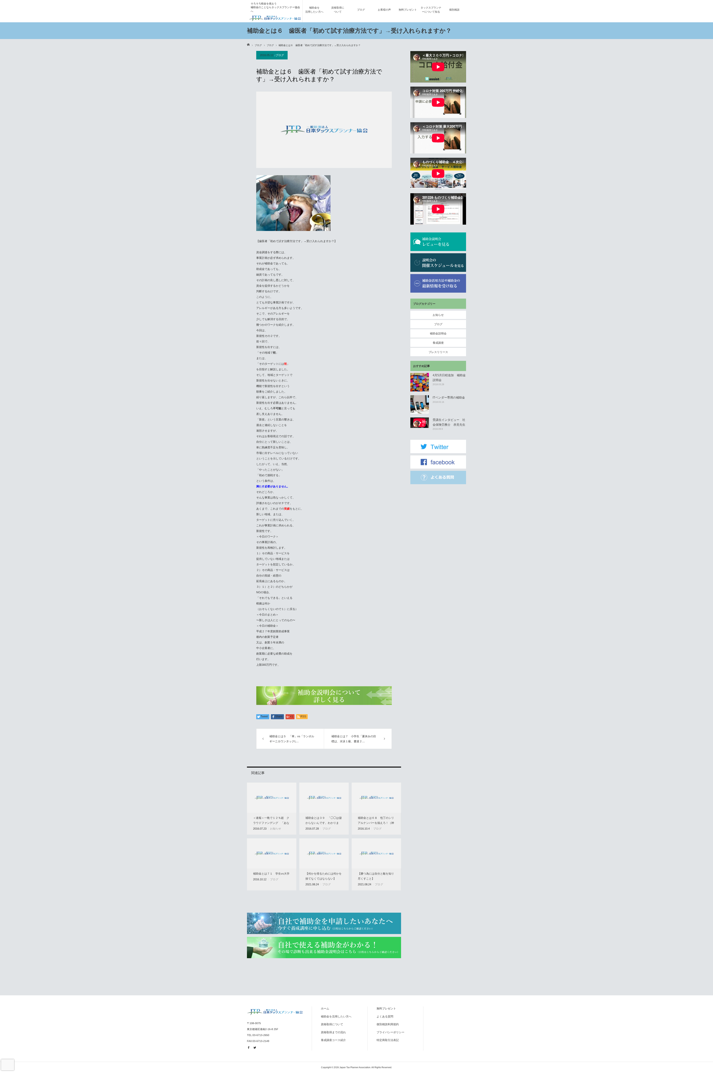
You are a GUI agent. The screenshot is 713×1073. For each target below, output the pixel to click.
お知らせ (275, 828)
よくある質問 (385, 1016)
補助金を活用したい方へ (314, 9)
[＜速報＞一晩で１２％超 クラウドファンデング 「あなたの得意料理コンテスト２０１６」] (271, 798)
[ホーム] (248, 44)
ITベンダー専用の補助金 (449, 397)
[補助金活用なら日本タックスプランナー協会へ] (275, 17)
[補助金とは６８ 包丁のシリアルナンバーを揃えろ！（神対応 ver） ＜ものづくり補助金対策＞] (376, 798)
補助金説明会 (438, 333)
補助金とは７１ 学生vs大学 (271, 873)
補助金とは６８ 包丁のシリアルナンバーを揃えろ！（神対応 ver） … (376, 822)
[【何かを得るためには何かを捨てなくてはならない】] (324, 853)
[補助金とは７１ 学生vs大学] (271, 853)
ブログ (361, 9)
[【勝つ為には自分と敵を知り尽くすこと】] (376, 853)
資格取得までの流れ (333, 1032)
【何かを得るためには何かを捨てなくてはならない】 (323, 876)
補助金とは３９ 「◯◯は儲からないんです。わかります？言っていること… (323, 822)
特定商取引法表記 (388, 1040)
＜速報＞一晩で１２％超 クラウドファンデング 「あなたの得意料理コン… (271, 822)
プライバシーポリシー (390, 1032)
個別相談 (454, 9)
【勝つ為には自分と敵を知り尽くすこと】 (376, 876)
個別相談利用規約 (388, 1024)
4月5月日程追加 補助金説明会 (449, 378)
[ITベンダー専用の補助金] (419, 404)
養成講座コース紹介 (333, 1040)
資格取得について (337, 9)
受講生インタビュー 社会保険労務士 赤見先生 (449, 422)
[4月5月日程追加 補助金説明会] (419, 382)
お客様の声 (384, 9)
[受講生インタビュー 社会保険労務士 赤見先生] (419, 426)
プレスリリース (438, 352)
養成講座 (438, 342)
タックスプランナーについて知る (431, 9)
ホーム (325, 1008)
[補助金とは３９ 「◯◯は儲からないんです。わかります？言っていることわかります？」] (324, 798)
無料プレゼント (408, 9)
